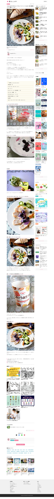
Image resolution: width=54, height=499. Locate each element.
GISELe (38, 488)
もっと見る (41, 68)
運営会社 (11, 490)
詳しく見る (16, 440)
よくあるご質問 (11, 488)
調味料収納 (18, 451)
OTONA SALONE (39, 487)
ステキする (32, 430)
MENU (46, 1)
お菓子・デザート (13, 451)
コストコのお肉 (22, 451)
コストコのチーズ (31, 451)
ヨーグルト (8, 451)
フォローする (12, 440)
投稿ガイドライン (12, 487)
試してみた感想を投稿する (20, 444)
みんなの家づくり (39, 486)
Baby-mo (38, 489)
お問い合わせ (11, 489)
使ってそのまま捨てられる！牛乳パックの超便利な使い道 (15, 362)
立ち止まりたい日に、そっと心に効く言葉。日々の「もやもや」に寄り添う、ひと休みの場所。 (13, 379)
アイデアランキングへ (41, 40)
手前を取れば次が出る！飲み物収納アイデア (13, 361)
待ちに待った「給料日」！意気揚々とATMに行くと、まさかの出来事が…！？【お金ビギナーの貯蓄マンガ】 (13, 393)
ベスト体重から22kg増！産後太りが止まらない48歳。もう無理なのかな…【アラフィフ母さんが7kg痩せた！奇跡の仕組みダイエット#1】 (27, 393)
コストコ (27, 451)
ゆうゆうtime (39, 490)
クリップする (28, 430)
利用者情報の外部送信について (13, 486)
